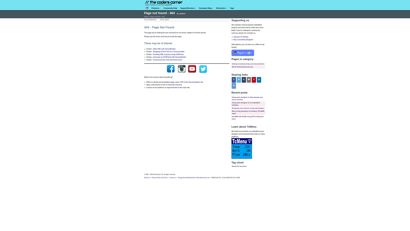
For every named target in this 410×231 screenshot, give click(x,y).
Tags (232, 8)
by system (181, 13)
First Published (150, 20)
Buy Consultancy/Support (243, 40)
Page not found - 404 (157, 17)
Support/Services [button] (187, 8)
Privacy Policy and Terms (160, 177)
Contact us (172, 177)
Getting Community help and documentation (248, 64)
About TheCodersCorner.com (242, 67)
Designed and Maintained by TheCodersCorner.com (194, 177)
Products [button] (155, 8)
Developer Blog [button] (205, 8)
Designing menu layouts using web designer (248, 108)
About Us (147, 177)
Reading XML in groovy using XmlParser (168, 54)
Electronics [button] (220, 8)
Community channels (174, 85)
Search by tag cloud (239, 166)
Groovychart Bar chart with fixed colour (167, 60)
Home (146, 17)
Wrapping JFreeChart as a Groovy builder (168, 52)
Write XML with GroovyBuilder (164, 49)
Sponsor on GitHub (241, 37)
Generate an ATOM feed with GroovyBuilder (169, 57)
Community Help (170, 8)
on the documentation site (193, 82)
